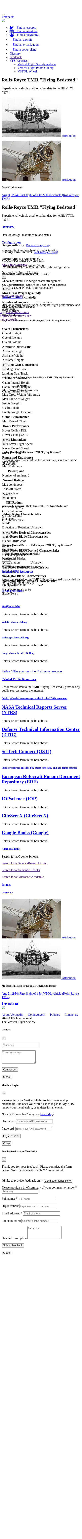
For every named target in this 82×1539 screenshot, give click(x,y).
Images (6, 884)
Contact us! (10, 1069)
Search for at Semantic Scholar (21, 870)
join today (46, 1114)
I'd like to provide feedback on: (22, 1180)
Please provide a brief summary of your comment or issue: (39, 1187)
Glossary (15, 53)
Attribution (69, 135)
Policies (55, 1014)
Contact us (71, 1014)
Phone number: (11, 1220)
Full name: (9, 1198)
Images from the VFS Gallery (18, 653)
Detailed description (14, 1238)
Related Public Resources (19, 679)
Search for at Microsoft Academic (23, 877)
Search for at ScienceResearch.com (24, 863)
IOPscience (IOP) (20, 798)
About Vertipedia (12, 1014)
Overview (8, 227)
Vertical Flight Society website (37, 64)
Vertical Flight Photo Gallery (36, 67)
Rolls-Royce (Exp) (38, 245)
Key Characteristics (15, 264)
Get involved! (36, 1014)
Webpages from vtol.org (15, 637)
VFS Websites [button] (18, 60)
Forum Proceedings (13, 590)
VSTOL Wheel (27, 71)
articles (11, 606)
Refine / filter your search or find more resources (32, 671)
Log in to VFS (11, 1136)
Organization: (10, 1206)
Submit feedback (13, 1245)
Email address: (12, 1213)
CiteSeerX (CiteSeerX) (25, 815)
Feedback (16, 57)
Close (6, 289)
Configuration (11, 242)
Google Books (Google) (25, 832)
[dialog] (41, 282)
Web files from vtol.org (14, 621)
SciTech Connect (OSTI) (26, 751)
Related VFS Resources (17, 571)
